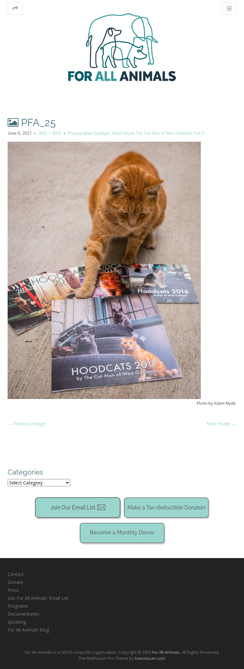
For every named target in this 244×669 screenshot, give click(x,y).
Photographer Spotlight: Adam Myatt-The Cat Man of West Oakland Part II (136, 133)
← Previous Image (26, 424)
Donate (15, 582)
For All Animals (166, 652)
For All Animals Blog (28, 630)
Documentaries (23, 614)
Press (13, 590)
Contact (16, 574)
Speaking (17, 622)
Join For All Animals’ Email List (38, 598)
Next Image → (221, 424)
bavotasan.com (150, 658)
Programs (18, 606)
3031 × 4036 (49, 133)
